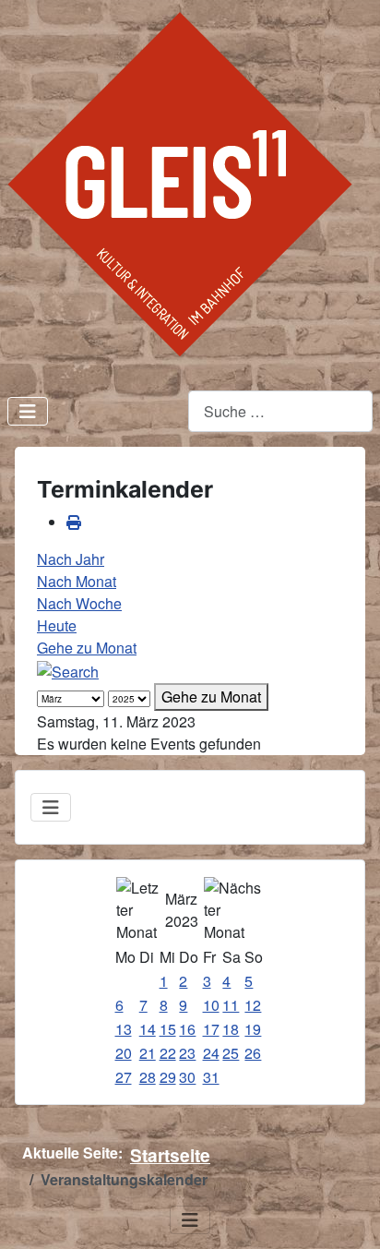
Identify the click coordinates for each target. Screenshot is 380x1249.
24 (211, 1052)
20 (123, 1052)
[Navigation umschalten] (27, 411)
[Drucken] (73, 522)
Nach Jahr (70, 559)
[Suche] (68, 669)
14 (147, 1028)
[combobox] (280, 411)
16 (187, 1028)
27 (123, 1076)
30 (187, 1076)
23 (187, 1052)
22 (168, 1052)
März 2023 (181, 909)
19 (252, 1028)
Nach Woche (79, 603)
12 (252, 1004)
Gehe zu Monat (87, 647)
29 (168, 1076)
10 (211, 1004)
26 (252, 1052)
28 (147, 1076)
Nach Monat (76, 581)
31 (211, 1076)
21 (147, 1052)
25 (230, 1052)
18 (230, 1028)
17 (211, 1028)
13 (123, 1028)
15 (168, 1028)
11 (230, 1004)
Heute (57, 625)
